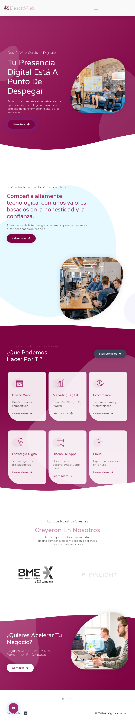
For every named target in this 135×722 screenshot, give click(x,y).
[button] (96, 8)
